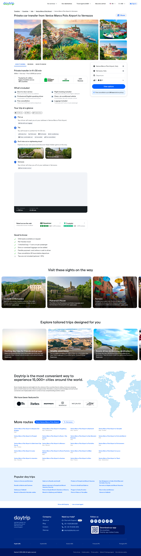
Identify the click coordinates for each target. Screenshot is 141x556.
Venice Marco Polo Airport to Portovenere (111, 443)
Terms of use (76, 552)
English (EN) (17, 543)
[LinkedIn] (99, 521)
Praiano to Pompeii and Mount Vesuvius (82, 481)
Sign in (134, 3)
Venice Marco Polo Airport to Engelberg (54, 428)
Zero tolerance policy (121, 552)
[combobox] (108, 66)
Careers (45, 527)
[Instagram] (95, 521)
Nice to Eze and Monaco (106, 490)
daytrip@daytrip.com (71, 530)
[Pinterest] (103, 521)
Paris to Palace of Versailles (79, 492)
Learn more (15, 304)
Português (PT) (123, 543)
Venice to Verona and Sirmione (23, 481)
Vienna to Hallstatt (104, 492)
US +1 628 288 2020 (71, 524)
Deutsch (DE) (69, 543)
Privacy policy (94, 552)
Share (122, 15)
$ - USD (121, 3)
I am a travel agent (77, 504)
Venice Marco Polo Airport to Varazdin (110, 428)
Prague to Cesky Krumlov (78, 490)
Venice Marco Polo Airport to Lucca (109, 451)
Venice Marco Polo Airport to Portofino (82, 443)
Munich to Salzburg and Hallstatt (52, 492)
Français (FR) (96, 543)
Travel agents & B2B (83, 3)
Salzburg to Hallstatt (20, 490)
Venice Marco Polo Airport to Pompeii (25, 436)
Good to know (41, 64)
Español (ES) (43, 543)
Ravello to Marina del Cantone (23, 485)
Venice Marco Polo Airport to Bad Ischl (82, 428)
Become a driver (100, 3)
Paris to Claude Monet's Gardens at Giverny (55, 490)
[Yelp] (111, 521)
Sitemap (45, 530)
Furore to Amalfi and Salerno (79, 485)
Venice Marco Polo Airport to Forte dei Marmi (112, 436)
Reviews (30, 64)
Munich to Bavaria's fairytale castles (25, 492)
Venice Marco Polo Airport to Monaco (53, 443)
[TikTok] (107, 521)
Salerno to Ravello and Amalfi (51, 481)
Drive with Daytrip (63, 504)
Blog (44, 523)
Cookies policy (85, 552)
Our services (51, 3)
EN (112, 3)
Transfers (17, 11)
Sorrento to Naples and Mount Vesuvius (111, 485)
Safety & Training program (107, 552)
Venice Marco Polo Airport (44, 11)
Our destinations (67, 3)
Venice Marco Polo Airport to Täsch (109, 458)
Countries (25, 11)
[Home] (8, 3)
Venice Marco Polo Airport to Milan (81, 451)
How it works (20, 64)
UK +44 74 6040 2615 (71, 527)
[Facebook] (91, 521)
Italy (32, 11)
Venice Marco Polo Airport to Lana (24, 451)
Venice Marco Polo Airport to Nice (80, 458)
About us (46, 520)
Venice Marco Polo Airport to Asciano (53, 458)
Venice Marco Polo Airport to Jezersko (25, 458)
